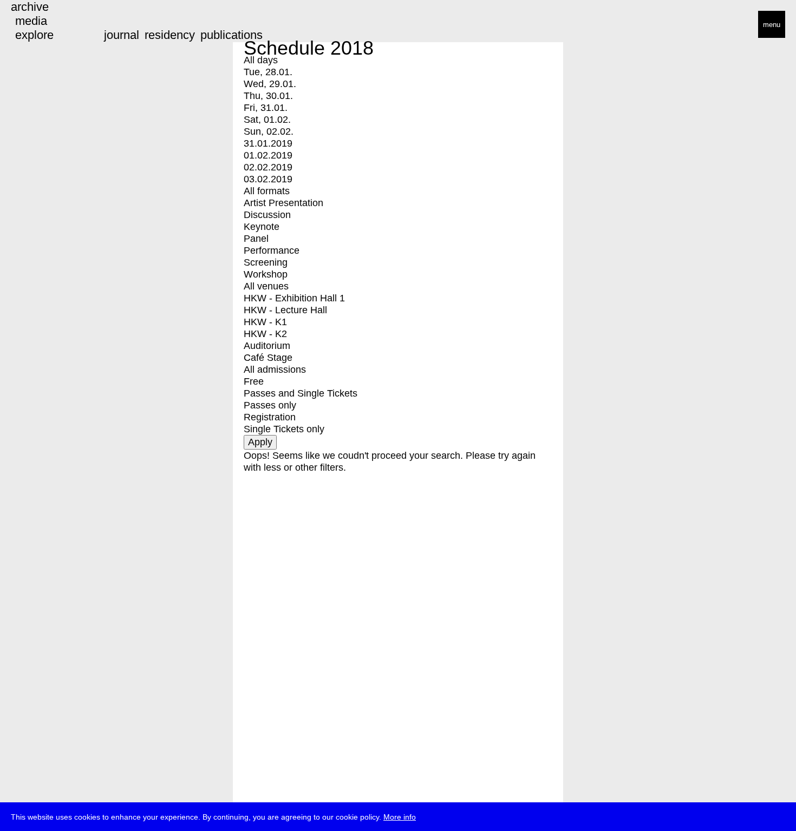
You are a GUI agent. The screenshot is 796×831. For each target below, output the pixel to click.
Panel (256, 238)
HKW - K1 (265, 321)
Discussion (267, 214)
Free (254, 381)
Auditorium (267, 345)
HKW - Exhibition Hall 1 (294, 298)
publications (231, 35)
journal (121, 35)
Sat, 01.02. (267, 119)
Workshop (266, 274)
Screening (266, 262)
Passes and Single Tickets (300, 393)
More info (399, 817)
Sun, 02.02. (268, 131)
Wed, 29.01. (270, 83)
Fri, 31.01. (266, 107)
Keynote (261, 226)
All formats (267, 191)
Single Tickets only (284, 429)
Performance (271, 250)
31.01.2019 (268, 143)
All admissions (275, 369)
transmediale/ (42, 25)
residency (170, 35)
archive (30, 7)
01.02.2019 (268, 155)
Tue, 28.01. (268, 72)
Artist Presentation (283, 202)
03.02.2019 (268, 179)
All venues (266, 286)
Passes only (270, 405)
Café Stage (268, 357)
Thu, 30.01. (268, 95)
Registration (270, 417)
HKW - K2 (265, 333)
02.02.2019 (268, 167)
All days (261, 60)
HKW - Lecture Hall (285, 310)
